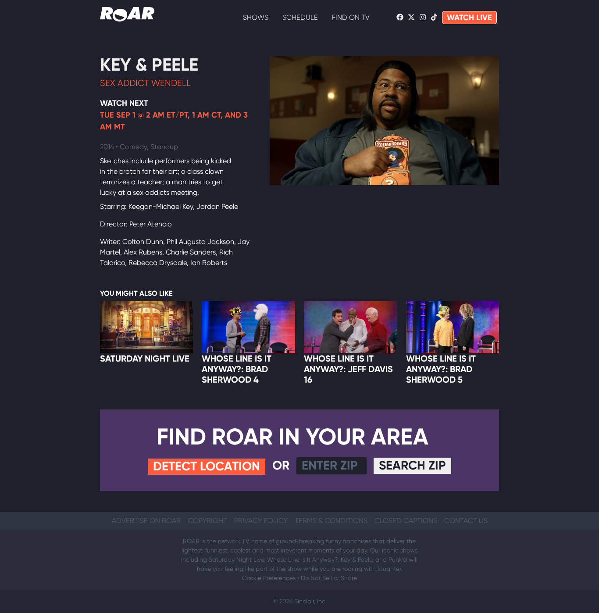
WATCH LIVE (469, 17)
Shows (255, 17)
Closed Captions (405, 520)
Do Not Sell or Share (329, 577)
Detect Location (206, 466)
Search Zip (412, 465)
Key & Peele (149, 64)
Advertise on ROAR (146, 520)
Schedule (300, 17)
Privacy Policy (261, 520)
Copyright (207, 520)
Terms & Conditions (331, 520)
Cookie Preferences (269, 577)
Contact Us (466, 520)
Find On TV (351, 17)
